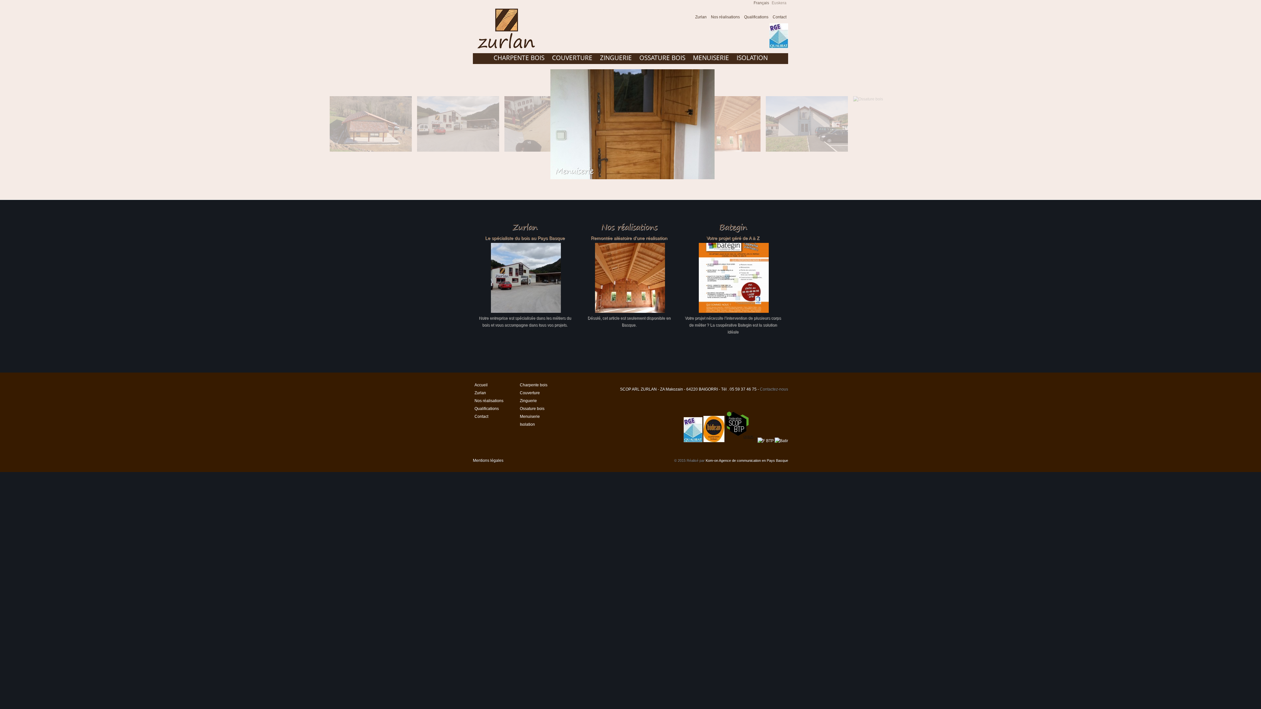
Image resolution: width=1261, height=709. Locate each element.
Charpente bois (519, 58)
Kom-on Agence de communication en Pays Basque (747, 460)
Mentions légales (488, 460)
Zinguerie (616, 58)
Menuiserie (711, 58)
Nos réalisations (725, 17)
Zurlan (701, 17)
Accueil (687, 17)
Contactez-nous (774, 389)
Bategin (733, 227)
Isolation (752, 58)
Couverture (572, 58)
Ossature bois (662, 58)
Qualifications (756, 17)
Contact (779, 17)
